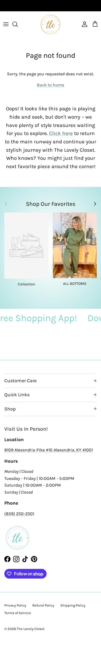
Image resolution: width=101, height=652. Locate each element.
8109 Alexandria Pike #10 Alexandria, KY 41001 (48, 449)
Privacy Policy (15, 605)
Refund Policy (43, 605)
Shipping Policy (72, 605)
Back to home (50, 84)
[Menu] (6, 24)
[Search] (18, 24)
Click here (61, 133)
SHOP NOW (69, 6)
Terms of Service (17, 613)
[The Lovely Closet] (50, 24)
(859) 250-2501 (19, 513)
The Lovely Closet (30, 629)
